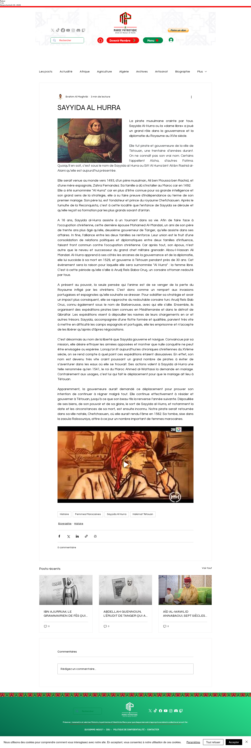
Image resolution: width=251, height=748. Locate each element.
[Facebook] (63, 30)
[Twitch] (83, 30)
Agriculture (104, 71)
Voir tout (207, 568)
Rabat (2, 1)
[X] (53, 30)
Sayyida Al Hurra (116, 514)
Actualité (66, 71)
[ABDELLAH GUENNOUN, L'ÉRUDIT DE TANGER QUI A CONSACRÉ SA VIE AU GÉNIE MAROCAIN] (125, 590)
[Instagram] (73, 30)
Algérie (124, 71)
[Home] (100, 40)
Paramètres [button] (193, 742)
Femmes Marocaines (88, 514)
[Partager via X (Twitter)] (68, 536)
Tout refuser (213, 742)
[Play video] (125, 464)
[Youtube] (68, 30)
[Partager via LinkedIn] (77, 536)
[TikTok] (58, 30)
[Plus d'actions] (191, 97)
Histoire (64, 514)
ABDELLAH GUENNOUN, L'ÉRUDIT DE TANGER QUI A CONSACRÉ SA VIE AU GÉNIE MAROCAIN (125, 614)
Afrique (85, 71)
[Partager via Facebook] (59, 536)
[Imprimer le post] (95, 536)
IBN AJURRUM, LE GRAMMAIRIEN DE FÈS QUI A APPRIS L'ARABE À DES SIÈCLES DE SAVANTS (65, 614)
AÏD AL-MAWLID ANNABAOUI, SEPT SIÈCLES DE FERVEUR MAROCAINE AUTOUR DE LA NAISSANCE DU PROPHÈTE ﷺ (184, 614)
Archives (142, 71)
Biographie (182, 71)
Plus (200, 71)
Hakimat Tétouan (143, 514)
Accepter (234, 742)
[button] (178, 30)
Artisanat (161, 71)
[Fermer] (246, 742)
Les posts (45, 71)
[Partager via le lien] (86, 536)
